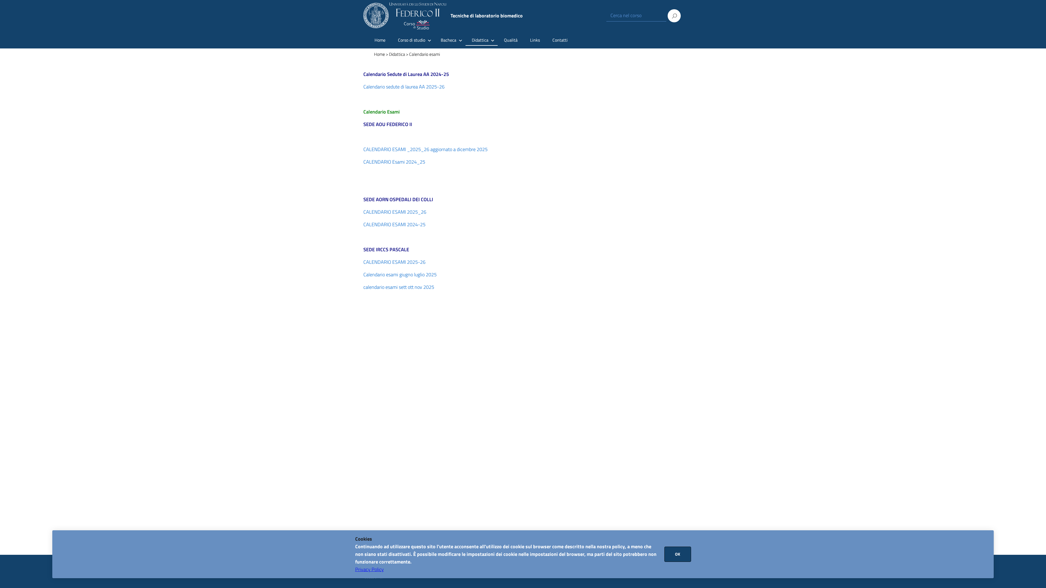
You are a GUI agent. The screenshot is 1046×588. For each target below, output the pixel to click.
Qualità (511, 40)
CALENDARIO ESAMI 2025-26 (394, 262)
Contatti (560, 40)
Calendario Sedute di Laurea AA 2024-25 (406, 74)
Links (535, 40)
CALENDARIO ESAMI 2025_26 (394, 212)
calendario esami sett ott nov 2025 (398, 287)
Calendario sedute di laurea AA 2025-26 (404, 86)
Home (380, 40)
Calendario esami (424, 54)
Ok (677, 554)
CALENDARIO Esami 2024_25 (394, 162)
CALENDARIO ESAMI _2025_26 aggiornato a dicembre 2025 (425, 149)
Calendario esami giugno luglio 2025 (400, 274)
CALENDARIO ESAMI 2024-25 (394, 224)
